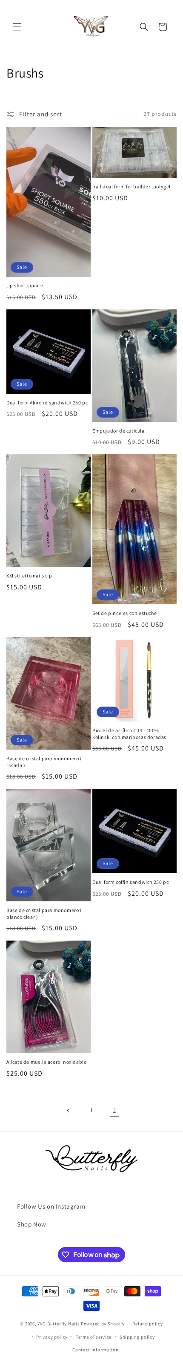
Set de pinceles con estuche (124, 613)
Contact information (95, 1350)
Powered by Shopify (103, 1324)
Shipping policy (137, 1337)
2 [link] (114, 1110)
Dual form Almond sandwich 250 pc (47, 402)
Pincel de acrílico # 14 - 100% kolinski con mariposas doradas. (130, 733)
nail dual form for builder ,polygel (131, 186)
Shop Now (31, 1224)
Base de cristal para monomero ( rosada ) (44, 761)
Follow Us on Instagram (51, 1206)
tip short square (24, 285)
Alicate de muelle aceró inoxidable (46, 1062)
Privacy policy (52, 1337)
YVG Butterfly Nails (58, 1324)
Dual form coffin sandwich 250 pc (130, 882)
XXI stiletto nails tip (29, 575)
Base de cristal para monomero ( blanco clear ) (44, 913)
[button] (17, 26)
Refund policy (147, 1324)
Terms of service (94, 1337)
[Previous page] (68, 1110)
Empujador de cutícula (118, 430)
